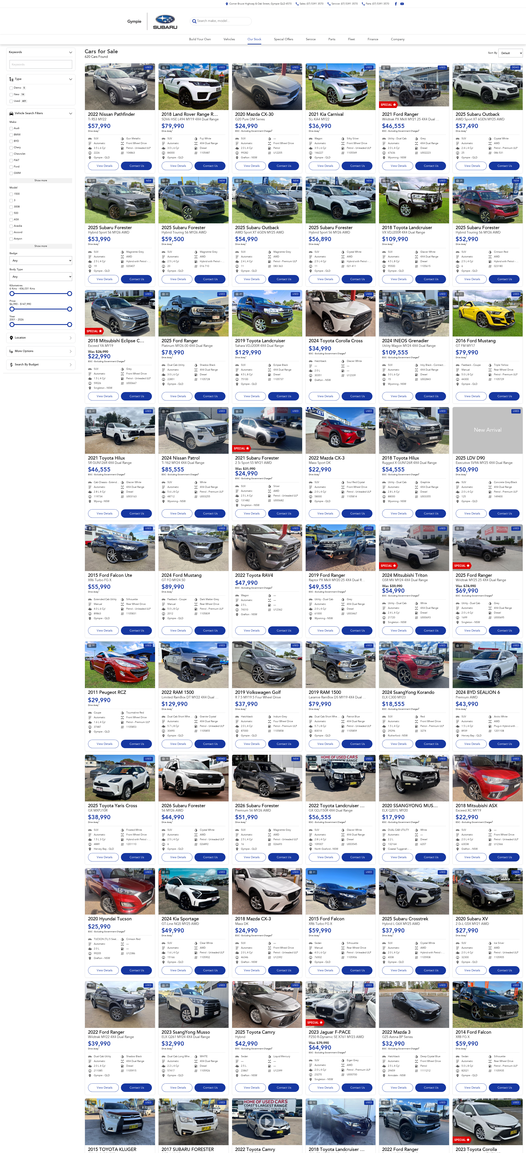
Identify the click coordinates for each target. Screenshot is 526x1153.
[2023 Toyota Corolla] (488, 1121)
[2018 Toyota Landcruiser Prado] (341, 1121)
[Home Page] (153, 21)
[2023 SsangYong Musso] (194, 1004)
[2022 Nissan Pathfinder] (120, 86)
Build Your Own (200, 39)
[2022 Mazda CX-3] (341, 430)
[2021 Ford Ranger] (414, 86)
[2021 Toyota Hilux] (120, 430)
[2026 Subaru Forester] (194, 778)
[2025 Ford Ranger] (194, 313)
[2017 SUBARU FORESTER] (194, 1121)
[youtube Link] (402, 3)
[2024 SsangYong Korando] (414, 664)
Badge (13, 253)
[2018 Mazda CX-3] (267, 891)
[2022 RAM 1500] (194, 664)
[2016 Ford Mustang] (488, 313)
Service (311, 39)
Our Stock (254, 39)
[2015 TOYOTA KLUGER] (120, 1121)
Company (397, 39)
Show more (41, 180)
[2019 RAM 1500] (341, 664)
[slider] (12, 293)
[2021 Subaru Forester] (267, 430)
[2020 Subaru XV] (488, 891)
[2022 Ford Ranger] (120, 1004)
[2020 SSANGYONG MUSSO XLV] (414, 778)
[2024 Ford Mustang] (194, 547)
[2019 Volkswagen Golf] (267, 664)
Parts (331, 39)
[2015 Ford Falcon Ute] (120, 547)
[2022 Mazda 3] (414, 1004)
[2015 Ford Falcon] (341, 891)
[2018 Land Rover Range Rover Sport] (194, 86)
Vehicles (229, 39)
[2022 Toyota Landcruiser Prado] (341, 778)
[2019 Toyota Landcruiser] (267, 313)
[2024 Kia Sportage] (194, 891)
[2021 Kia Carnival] (341, 86)
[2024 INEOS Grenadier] (414, 313)
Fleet (351, 39)
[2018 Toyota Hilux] (414, 430)
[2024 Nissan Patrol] (194, 430)
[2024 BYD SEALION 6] (488, 664)
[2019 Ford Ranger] (341, 547)
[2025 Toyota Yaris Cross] (120, 778)
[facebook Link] (395, 3)
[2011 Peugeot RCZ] (120, 664)
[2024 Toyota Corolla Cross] (341, 313)
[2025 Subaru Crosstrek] (414, 891)
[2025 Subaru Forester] (120, 200)
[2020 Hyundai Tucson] (120, 891)
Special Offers (283, 39)
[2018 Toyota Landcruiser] (414, 200)
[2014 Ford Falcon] (488, 1004)
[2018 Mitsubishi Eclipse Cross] (120, 313)
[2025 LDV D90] (488, 430)
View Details (104, 166)
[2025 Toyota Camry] (267, 1004)
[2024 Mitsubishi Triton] (414, 547)
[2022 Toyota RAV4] (267, 547)
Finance (373, 39)
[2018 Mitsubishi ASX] (488, 778)
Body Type (16, 269)
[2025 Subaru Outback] (488, 86)
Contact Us (137, 166)
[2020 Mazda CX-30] (267, 86)
